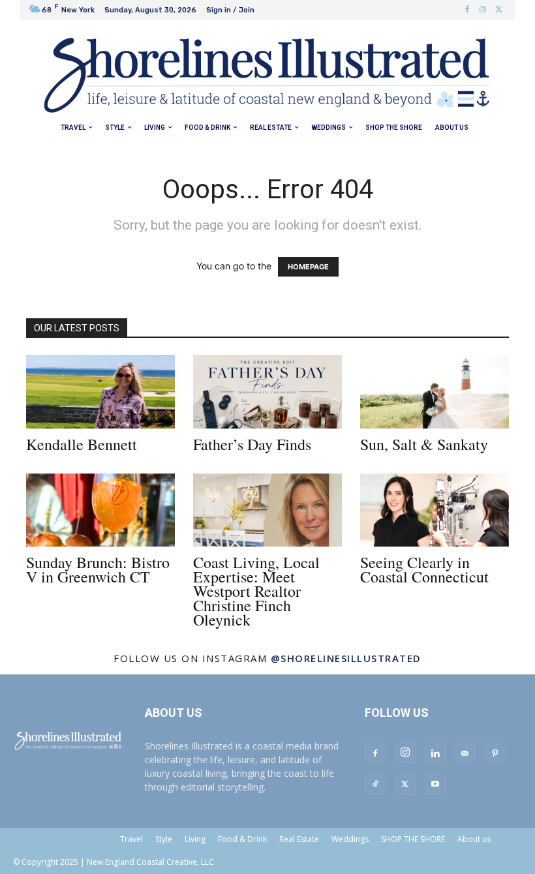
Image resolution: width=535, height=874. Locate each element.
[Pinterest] (495, 754)
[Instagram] (483, 10)
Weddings (350, 839)
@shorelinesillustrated (346, 658)
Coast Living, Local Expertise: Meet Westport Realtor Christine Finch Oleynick (256, 591)
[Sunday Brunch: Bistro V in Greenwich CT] (100, 510)
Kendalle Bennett (81, 444)
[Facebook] (467, 10)
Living (195, 839)
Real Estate (299, 839)
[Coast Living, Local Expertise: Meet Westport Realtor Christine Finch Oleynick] (267, 510)
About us (474, 839)
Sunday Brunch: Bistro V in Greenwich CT (98, 569)
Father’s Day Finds (252, 444)
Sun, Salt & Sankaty (424, 444)
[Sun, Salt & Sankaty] (434, 392)
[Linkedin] (435, 754)
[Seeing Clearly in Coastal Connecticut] (434, 510)
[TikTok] (375, 784)
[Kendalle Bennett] (100, 392)
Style (163, 839)
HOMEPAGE (308, 266)
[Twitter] (498, 10)
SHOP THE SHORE (413, 839)
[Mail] (465, 754)
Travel (131, 839)
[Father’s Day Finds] (267, 392)
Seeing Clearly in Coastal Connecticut (424, 569)
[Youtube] (435, 784)
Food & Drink (242, 839)
